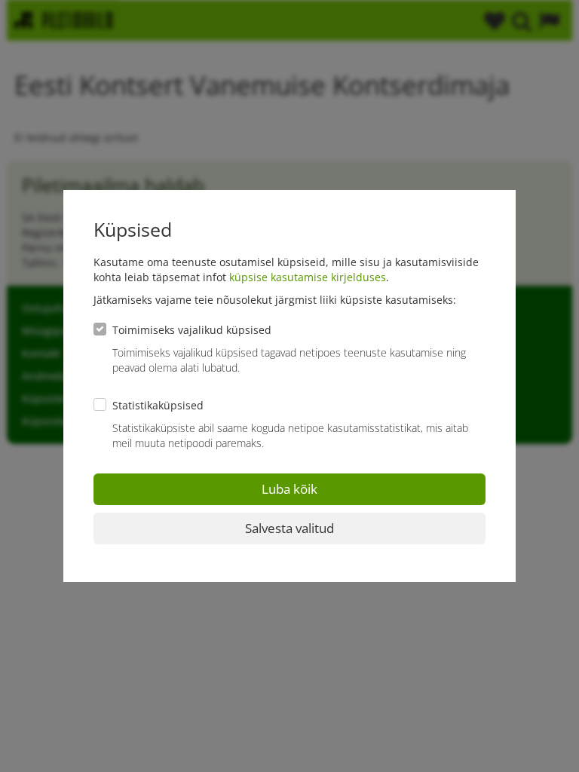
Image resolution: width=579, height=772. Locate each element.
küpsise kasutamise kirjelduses (307, 277)
